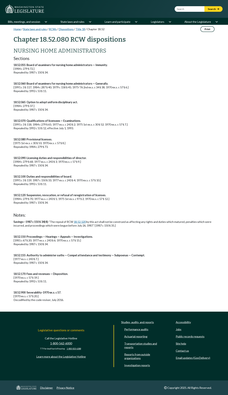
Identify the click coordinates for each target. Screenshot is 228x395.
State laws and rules (72, 21)
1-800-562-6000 (61, 343)
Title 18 (80, 29)
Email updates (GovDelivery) (193, 358)
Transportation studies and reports (140, 345)
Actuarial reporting (135, 336)
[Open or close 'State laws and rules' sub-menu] (90, 22)
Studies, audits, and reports (137, 322)
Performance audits (136, 329)
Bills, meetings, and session (24, 21)
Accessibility (183, 322)
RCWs (53, 29)
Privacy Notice (65, 387)
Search (212, 8)
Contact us (182, 350)
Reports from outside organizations (137, 356)
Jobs (178, 329)
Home (17, 29)
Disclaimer (46, 387)
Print (207, 29)
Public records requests (190, 336)
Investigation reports (137, 365)
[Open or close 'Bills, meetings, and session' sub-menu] (46, 22)
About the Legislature (197, 21)
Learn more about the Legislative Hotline (61, 356)
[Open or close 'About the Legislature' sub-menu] (216, 22)
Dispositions (66, 29)
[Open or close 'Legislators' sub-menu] (170, 22)
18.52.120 (80, 221)
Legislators (157, 21)
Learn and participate (117, 21)
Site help (181, 343)
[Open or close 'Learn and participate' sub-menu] (136, 22)
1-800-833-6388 (74, 349)
